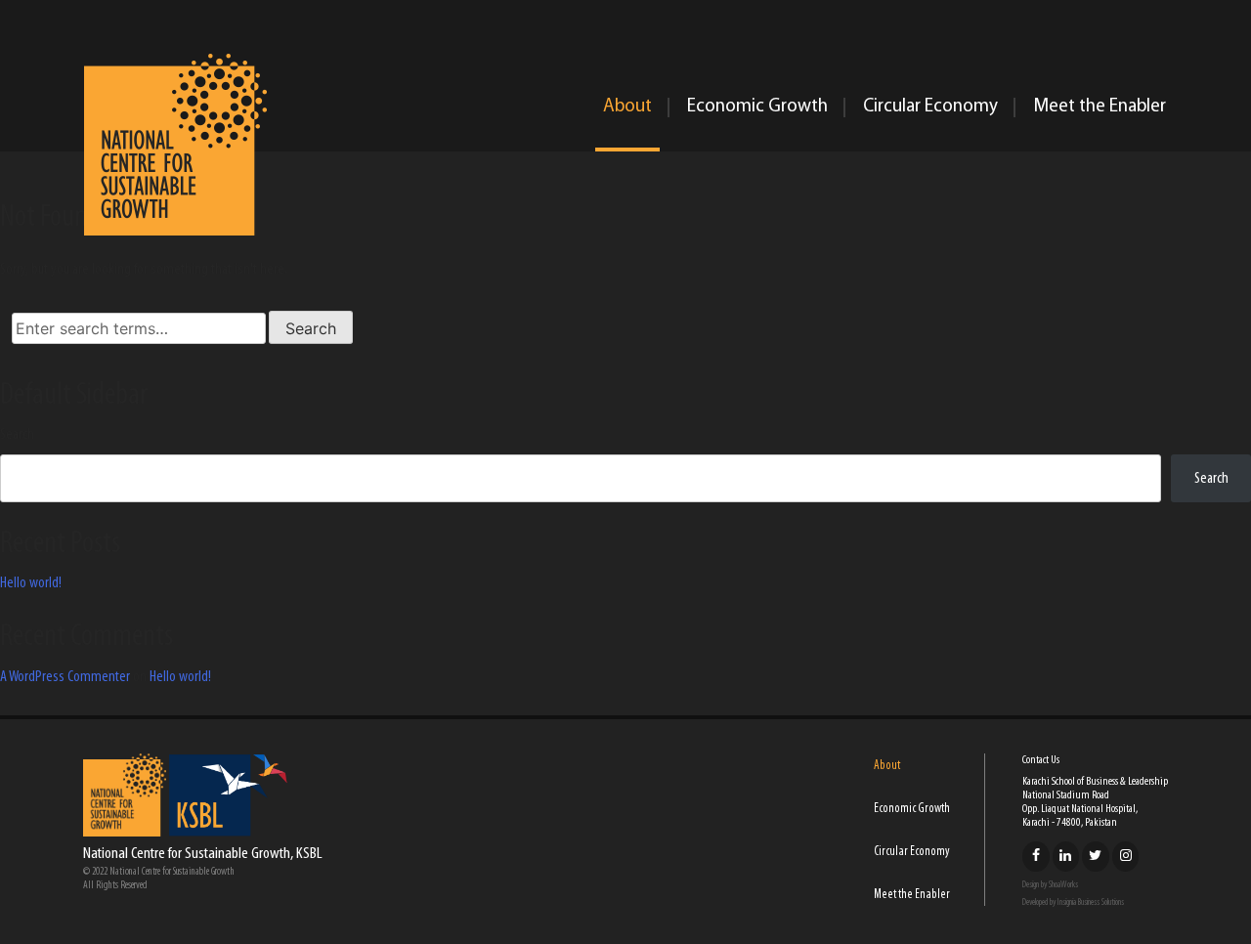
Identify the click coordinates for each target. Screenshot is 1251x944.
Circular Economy (930, 107)
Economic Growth (757, 107)
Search (17, 435)
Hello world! (31, 583)
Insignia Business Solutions (1090, 902)
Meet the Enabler (1099, 107)
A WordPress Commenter (65, 677)
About (627, 107)
